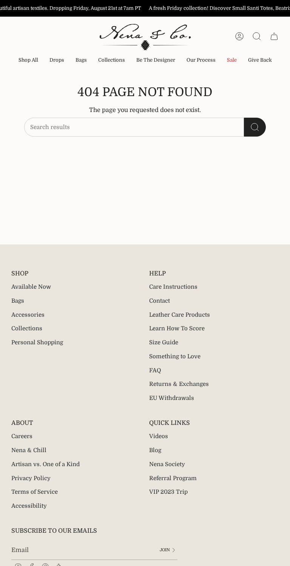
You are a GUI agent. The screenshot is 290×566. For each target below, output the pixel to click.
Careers (21, 436)
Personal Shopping (37, 342)
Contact (159, 300)
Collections (26, 328)
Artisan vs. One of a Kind (45, 464)
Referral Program (173, 478)
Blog (155, 450)
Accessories (28, 314)
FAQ (155, 370)
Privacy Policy (31, 478)
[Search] (255, 127)
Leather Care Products (179, 314)
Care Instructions (173, 286)
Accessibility (29, 505)
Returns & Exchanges (179, 384)
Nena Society (167, 464)
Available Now (31, 286)
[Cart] (274, 36)
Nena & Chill (28, 450)
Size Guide (163, 342)
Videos (158, 436)
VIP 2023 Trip (168, 491)
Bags (17, 300)
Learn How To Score (177, 328)
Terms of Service (34, 491)
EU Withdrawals (171, 398)
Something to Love (175, 356)
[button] (57, 60)
